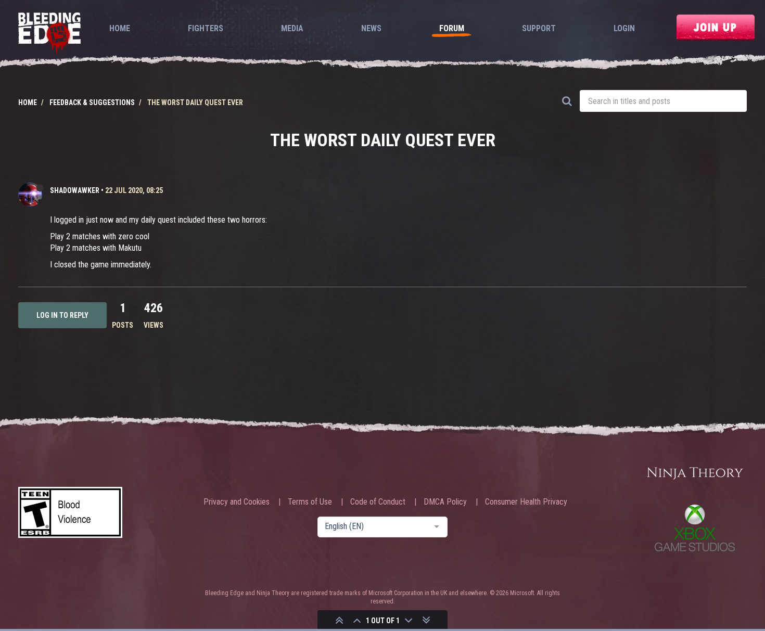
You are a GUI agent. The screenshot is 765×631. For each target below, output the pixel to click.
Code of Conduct (377, 502)
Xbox (695, 528)
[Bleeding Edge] (49, 34)
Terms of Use (310, 502)
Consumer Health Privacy (526, 502)
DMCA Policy (445, 502)
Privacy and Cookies (236, 502)
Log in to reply (62, 315)
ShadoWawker (74, 190)
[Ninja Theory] (695, 474)
